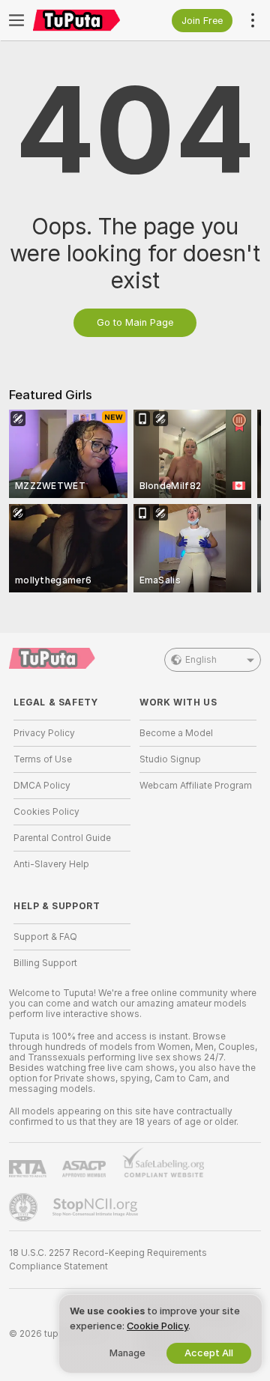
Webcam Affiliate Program (196, 785)
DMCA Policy (42, 785)
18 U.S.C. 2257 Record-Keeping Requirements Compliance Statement (108, 1260)
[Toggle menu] (16, 20)
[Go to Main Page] (84, 20)
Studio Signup (170, 759)
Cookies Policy (47, 812)
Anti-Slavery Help (51, 864)
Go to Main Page (135, 322)
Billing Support (45, 963)
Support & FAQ (45, 937)
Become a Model (176, 733)
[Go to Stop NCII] (96, 1207)
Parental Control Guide (62, 838)
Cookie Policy (157, 1326)
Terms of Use (43, 759)
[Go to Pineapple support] (24, 1207)
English (201, 660)
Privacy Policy (44, 733)
